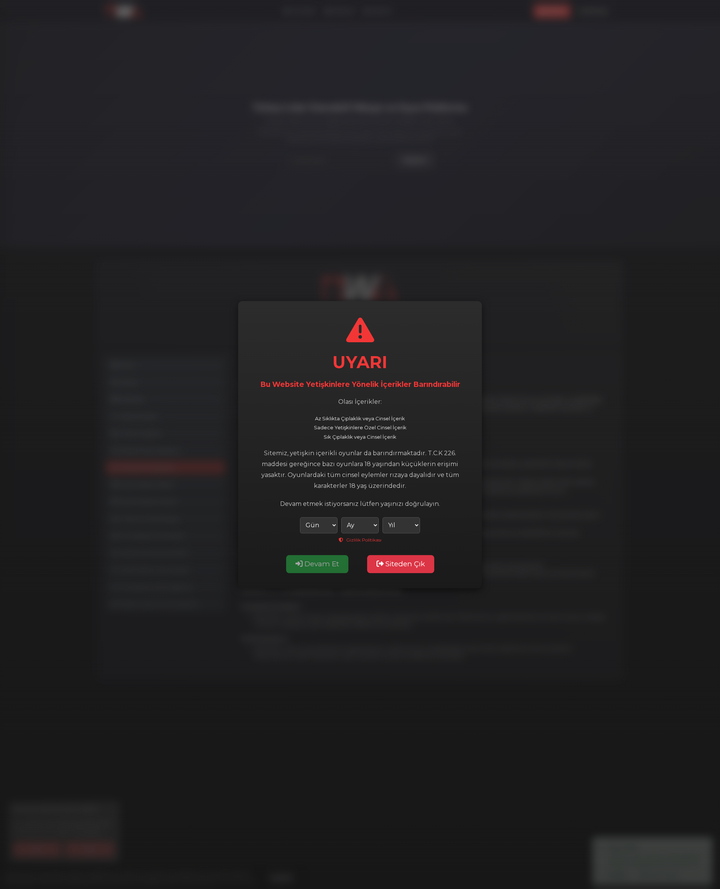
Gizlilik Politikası (363, 540)
